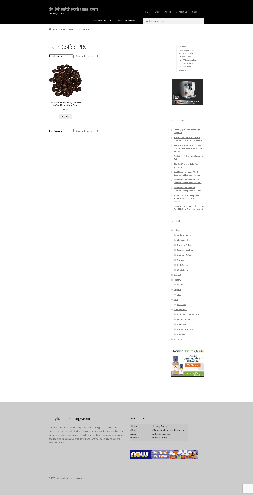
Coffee (177, 230)
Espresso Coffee (184, 245)
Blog (157, 11)
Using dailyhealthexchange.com (169, 430)
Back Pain (181, 304)
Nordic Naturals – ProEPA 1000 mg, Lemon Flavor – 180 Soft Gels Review (189, 148)
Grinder (180, 260)
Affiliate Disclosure (162, 433)
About (168, 11)
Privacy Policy (160, 426)
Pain (176, 299)
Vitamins (178, 339)
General (177, 274)
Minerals (181, 334)
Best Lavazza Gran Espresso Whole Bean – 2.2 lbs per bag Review (187, 198)
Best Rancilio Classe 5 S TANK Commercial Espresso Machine (187, 181)
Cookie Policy (160, 437)
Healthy (177, 279)
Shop (194, 11)
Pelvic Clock (115, 20)
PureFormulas (180, 309)
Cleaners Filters (184, 240)
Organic (177, 289)
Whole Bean (182, 270)
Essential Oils (100, 20)
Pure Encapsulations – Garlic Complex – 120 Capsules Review (188, 139)
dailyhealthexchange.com (73, 9)
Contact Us (181, 11)
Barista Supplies (184, 235)
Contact (135, 437)
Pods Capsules (183, 265)
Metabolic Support (185, 329)
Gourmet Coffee (184, 255)
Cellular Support (184, 319)
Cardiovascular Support (188, 314)
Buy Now (65, 116)
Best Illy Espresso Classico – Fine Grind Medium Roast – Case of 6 (189, 207)
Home (146, 11)
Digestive (181, 324)
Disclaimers (130, 20)
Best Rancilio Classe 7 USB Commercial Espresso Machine (187, 173)
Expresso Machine (185, 250)
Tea (179, 294)
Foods (180, 284)
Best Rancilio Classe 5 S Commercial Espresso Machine (187, 189)
